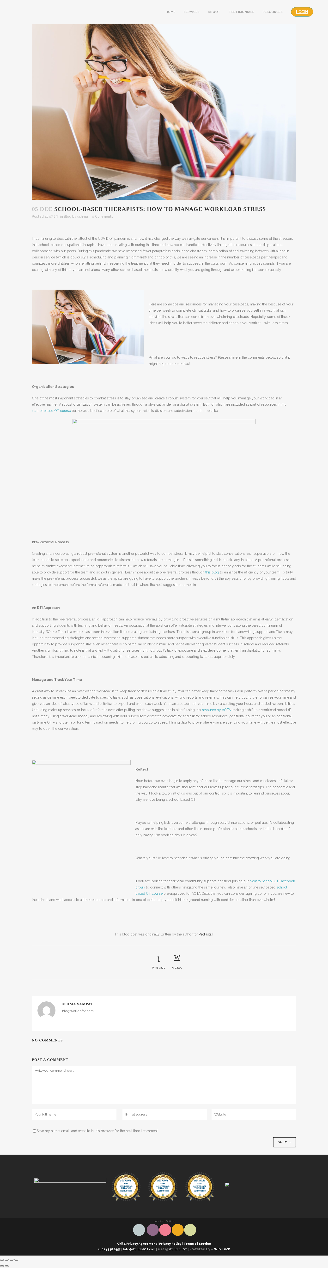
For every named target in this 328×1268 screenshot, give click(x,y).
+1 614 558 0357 (109, 1249)
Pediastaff (206, 934)
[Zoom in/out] (16, 1260)
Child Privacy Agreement (137, 1243)
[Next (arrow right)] (7, 1266)
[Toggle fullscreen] (11, 1260)
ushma (82, 216)
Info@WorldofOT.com (139, 1249)
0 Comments (102, 216)
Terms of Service (197, 1243)
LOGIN (302, 12)
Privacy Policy (170, 1243)
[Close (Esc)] (2, 1260)
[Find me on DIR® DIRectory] (258, 1184)
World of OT (178, 1249)
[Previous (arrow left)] (2, 1266)
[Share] (7, 1260)
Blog (67, 216)
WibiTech (222, 1249)
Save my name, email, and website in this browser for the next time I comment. (97, 1131)
